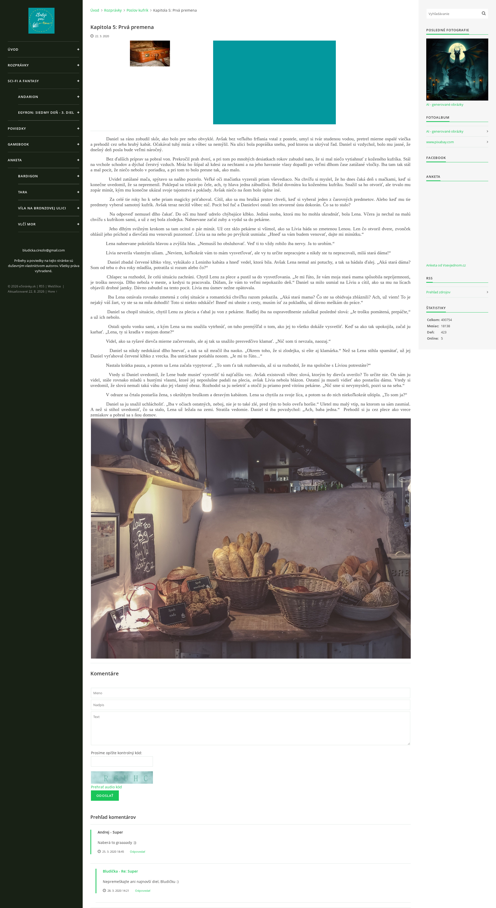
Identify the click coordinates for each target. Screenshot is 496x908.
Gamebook (18, 144)
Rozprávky (18, 65)
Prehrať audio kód (106, 786)
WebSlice (54, 286)
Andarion (28, 96)
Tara (22, 192)
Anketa (15, 160)
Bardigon (28, 176)
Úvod (13, 49)
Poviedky (17, 128)
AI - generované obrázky (444, 104)
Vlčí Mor (27, 224)
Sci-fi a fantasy (23, 81)
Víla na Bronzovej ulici (42, 208)
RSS (41, 286)
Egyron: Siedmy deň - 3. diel (46, 112)
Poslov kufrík (137, 10)
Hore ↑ (52, 291)
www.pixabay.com (440, 142)
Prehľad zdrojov (438, 292)
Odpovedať (137, 851)
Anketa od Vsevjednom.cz (446, 265)
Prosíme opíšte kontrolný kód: (116, 752)
